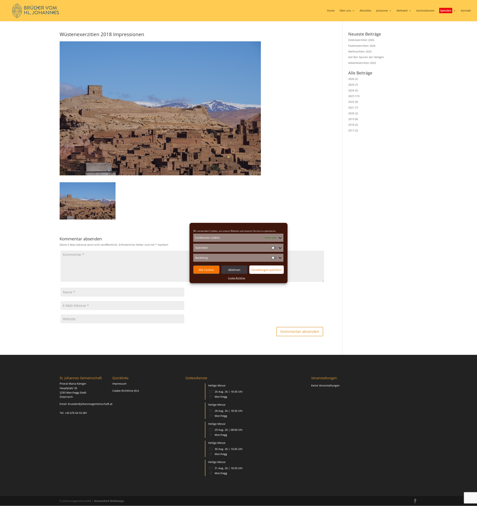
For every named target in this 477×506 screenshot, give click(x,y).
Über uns (345, 10)
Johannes (382, 10)
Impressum (119, 383)
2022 (351, 102)
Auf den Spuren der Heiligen (366, 57)
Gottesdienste (425, 10)
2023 (351, 96)
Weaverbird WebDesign (109, 501)
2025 (351, 84)
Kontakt (466, 10)
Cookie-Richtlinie (236, 278)
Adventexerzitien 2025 (362, 63)
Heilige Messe (216, 385)
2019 (351, 119)
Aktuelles (365, 10)
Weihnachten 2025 (360, 51)
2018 (351, 124)
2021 (351, 107)
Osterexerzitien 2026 (361, 40)
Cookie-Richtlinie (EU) (125, 390)
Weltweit (402, 10)
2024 (351, 90)
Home (331, 10)
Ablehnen (234, 270)
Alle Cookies (206, 270)
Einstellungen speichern (266, 270)
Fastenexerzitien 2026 (361, 45)
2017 (351, 130)
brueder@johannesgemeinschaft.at (90, 404)
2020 (351, 113)
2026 (351, 79)
